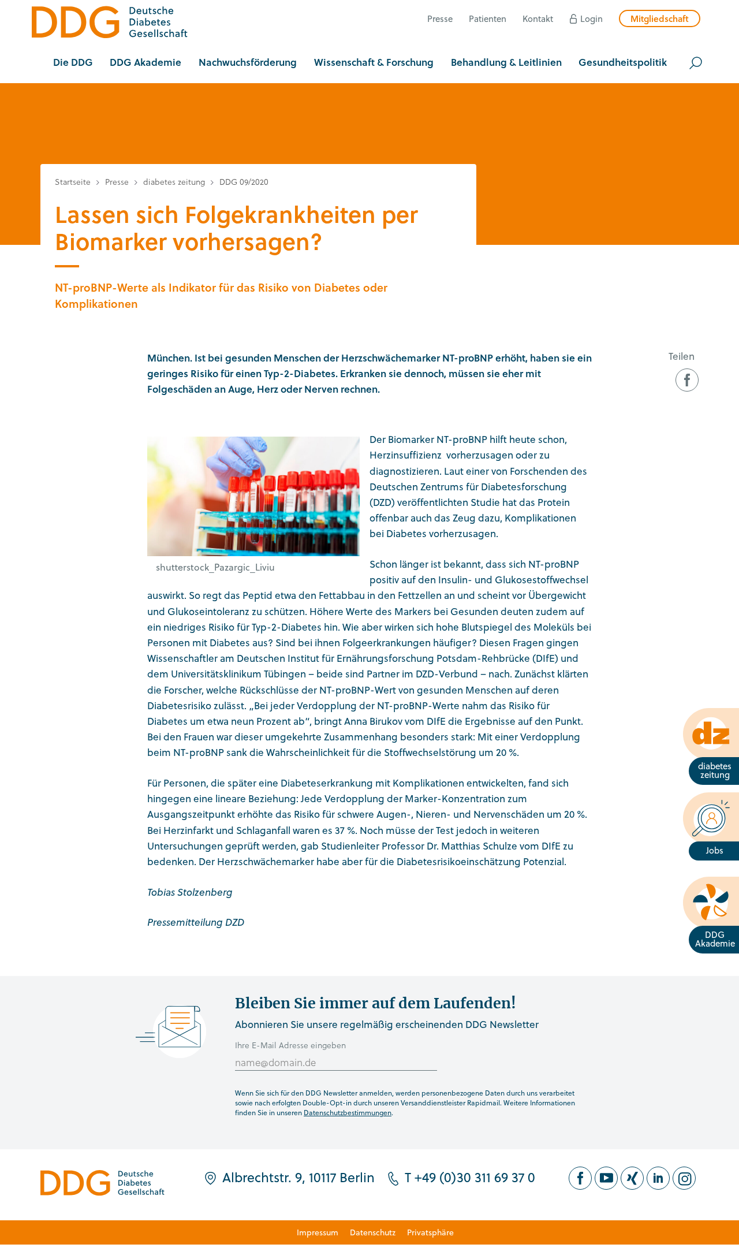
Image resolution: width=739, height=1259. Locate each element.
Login (591, 18)
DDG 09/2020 (243, 182)
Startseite (73, 182)
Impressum (317, 1232)
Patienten (487, 18)
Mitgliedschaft (659, 18)
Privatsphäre (430, 1232)
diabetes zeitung (174, 182)
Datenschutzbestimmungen (347, 1112)
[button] (73, 63)
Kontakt (537, 18)
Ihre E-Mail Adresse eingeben (290, 1045)
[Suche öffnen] (695, 63)
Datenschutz (372, 1232)
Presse (440, 18)
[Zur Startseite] (110, 24)
